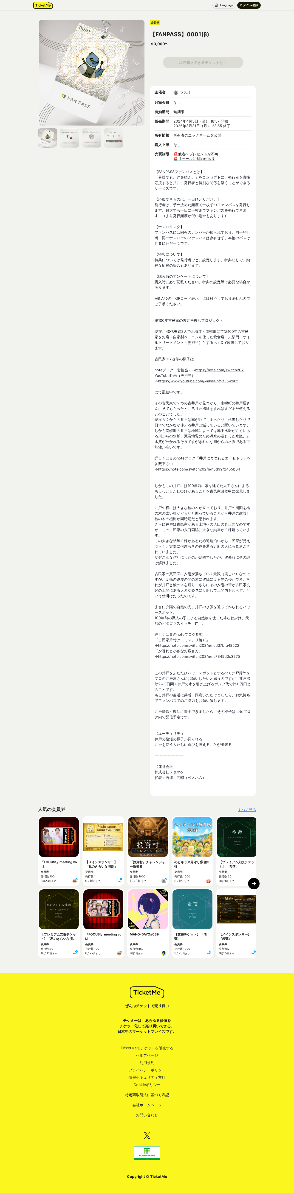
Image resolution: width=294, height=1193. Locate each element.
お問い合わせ (147, 1115)
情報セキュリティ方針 (147, 1077)
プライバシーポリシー (147, 1070)
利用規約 (147, 1062)
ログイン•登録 (249, 5)
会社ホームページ (147, 1105)
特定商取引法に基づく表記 (147, 1094)
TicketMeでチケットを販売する (147, 1048)
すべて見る (247, 810)
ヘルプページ (147, 1055)
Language (226, 5)
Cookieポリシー (147, 1084)
